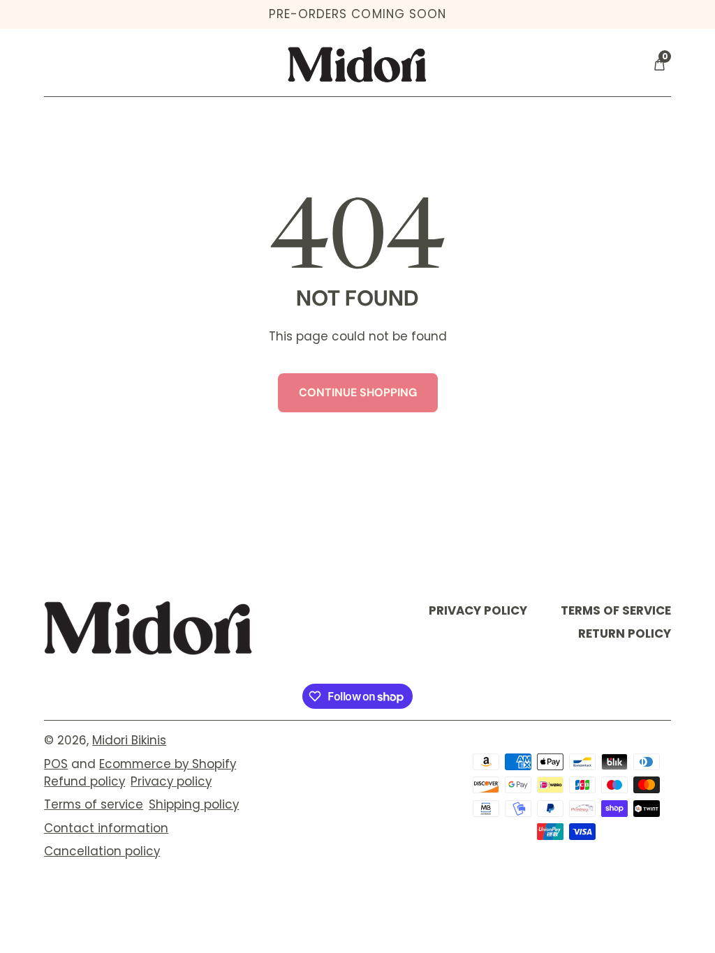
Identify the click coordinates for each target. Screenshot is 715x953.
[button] (659, 64)
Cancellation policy (102, 851)
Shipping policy (194, 804)
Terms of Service (616, 610)
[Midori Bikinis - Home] (357, 64)
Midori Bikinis (129, 740)
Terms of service (93, 804)
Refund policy (84, 781)
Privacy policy (171, 781)
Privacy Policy (478, 610)
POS (56, 764)
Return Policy (624, 633)
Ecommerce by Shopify (167, 764)
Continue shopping (358, 392)
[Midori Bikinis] (148, 627)
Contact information (106, 828)
